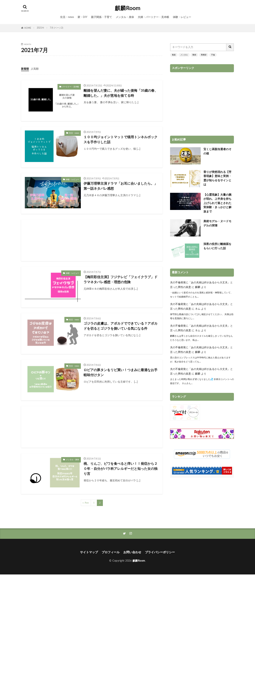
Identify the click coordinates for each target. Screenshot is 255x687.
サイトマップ (89, 552)
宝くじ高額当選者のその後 (217, 151)
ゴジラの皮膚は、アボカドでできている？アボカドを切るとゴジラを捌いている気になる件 (121, 326)
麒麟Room (127, 8)
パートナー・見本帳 (70, 87)
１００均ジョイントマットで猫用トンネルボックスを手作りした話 (121, 139)
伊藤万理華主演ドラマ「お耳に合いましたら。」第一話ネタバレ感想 (121, 186)
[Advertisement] (92, 240)
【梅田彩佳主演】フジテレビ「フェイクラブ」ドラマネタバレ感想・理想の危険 (121, 279)
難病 (194, 55)
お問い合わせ (132, 552)
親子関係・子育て (101, 17)
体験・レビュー (182, 17)
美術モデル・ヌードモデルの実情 (217, 223)
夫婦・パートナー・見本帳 (153, 17)
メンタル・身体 (125, 17)
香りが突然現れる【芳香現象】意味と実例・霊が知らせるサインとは (217, 178)
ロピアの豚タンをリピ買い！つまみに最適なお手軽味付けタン (121, 372)
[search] (230, 47)
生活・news (67, 17)
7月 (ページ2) (56, 28)
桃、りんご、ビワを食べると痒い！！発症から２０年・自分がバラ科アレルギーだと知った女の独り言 (121, 469)
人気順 (35, 69)
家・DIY (82, 17)
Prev (87, 502)
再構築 (203, 55)
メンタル (184, 55)
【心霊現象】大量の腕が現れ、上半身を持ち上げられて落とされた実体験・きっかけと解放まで (217, 203)
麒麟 (197, 287)
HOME (27, 28)
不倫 (213, 55)
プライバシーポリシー (160, 552)
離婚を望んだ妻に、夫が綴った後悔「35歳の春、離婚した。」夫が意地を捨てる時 (121, 93)
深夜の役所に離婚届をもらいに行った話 (217, 246)
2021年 (40, 28)
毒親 (174, 55)
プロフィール (111, 552)
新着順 (25, 69)
